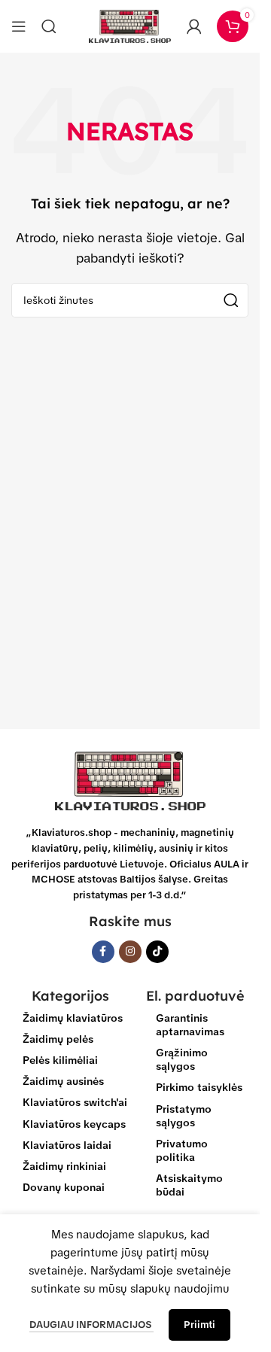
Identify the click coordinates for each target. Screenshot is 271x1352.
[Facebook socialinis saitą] (103, 951)
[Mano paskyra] (194, 26)
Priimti (199, 1324)
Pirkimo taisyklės (199, 1087)
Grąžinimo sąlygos (182, 1059)
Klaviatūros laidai (67, 1145)
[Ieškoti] (49, 26)
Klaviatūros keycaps (74, 1124)
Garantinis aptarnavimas (190, 1024)
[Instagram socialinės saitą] (130, 951)
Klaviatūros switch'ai (75, 1102)
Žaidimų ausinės (63, 1081)
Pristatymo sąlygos (184, 1115)
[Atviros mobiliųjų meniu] (19, 26)
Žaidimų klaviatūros (73, 1018)
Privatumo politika (182, 1150)
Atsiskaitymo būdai (189, 1185)
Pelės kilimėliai (60, 1060)
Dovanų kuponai (64, 1187)
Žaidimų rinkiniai (64, 1166)
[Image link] (130, 780)
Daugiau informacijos (91, 1324)
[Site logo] (130, 25)
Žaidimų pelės (58, 1039)
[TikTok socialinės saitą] (157, 951)
